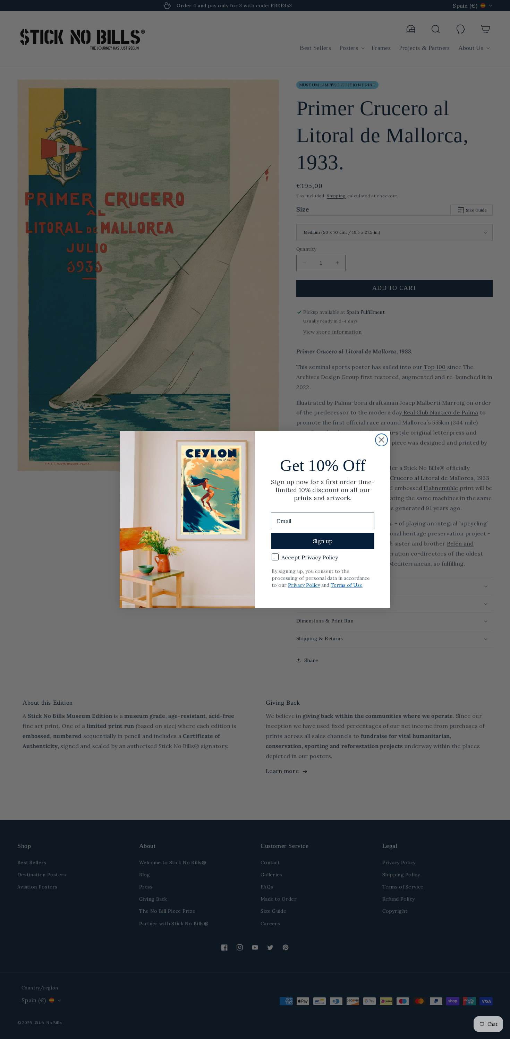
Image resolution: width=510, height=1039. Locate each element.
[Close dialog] (381, 440)
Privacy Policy (304, 585)
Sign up (322, 541)
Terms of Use (347, 585)
